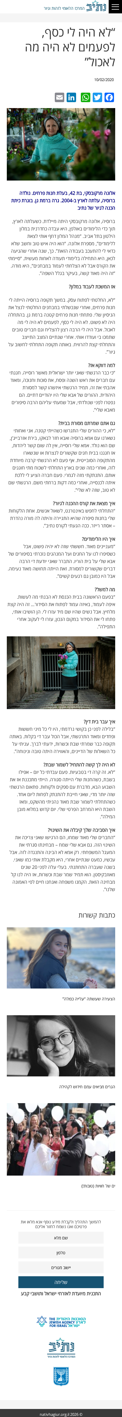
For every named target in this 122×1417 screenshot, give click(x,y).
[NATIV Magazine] (96, 6)
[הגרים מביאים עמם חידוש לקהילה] (61, 1047)
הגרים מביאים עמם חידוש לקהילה (87, 1086)
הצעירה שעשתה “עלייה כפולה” (88, 999)
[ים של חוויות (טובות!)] (61, 1141)
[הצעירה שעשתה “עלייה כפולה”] (61, 959)
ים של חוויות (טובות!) (98, 1186)
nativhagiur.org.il (54, 1414)
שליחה (61, 1282)
